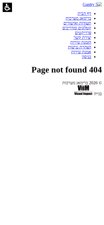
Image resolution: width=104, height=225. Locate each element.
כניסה (86, 56)
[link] (84, 13)
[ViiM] (83, 93)
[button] (7, 7)
